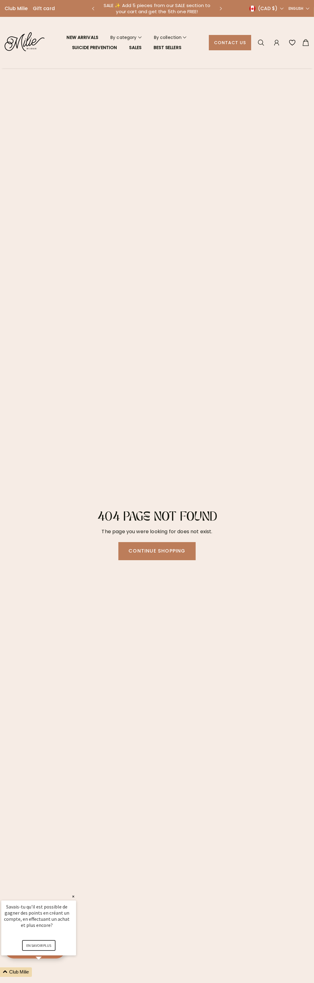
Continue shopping (156, 550)
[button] (93, 8)
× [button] (73, 896)
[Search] (261, 42)
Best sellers (167, 47)
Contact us (230, 43)
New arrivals (82, 37)
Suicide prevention (94, 47)
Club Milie (16, 8)
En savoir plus (38, 945)
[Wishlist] (292, 42)
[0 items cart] (305, 42)
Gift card (44, 8)
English (296, 8)
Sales (135, 47)
